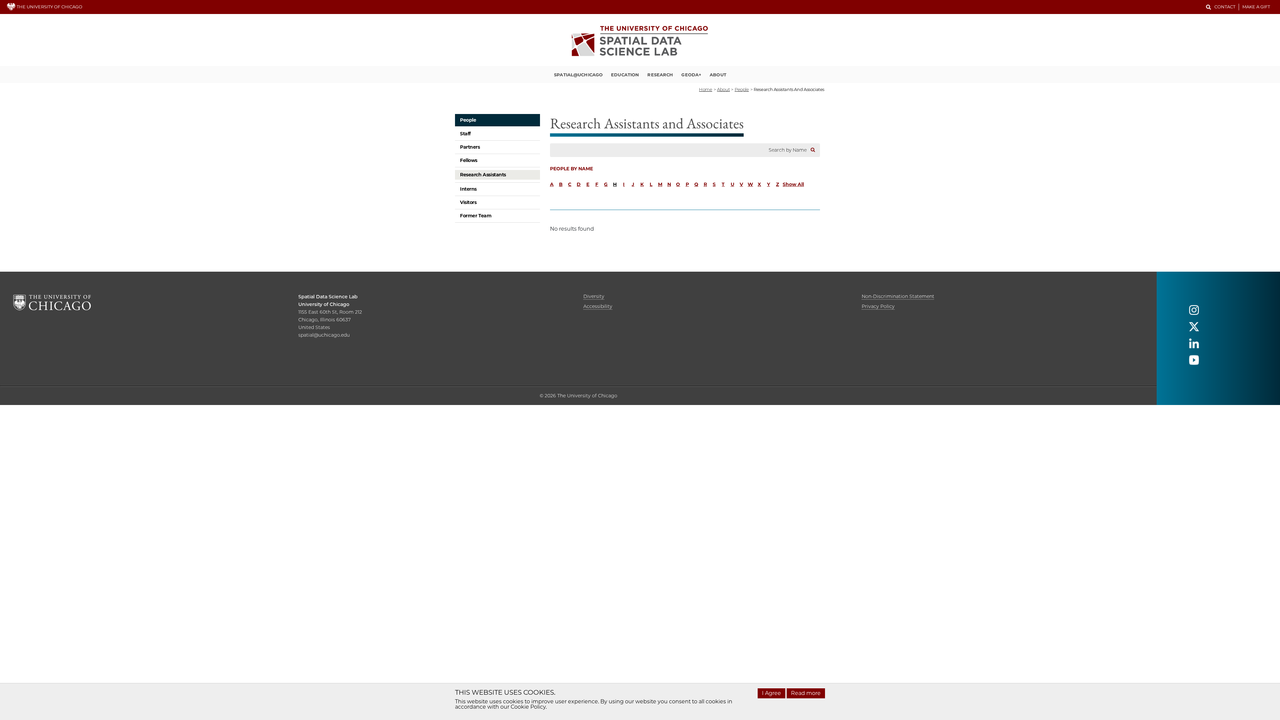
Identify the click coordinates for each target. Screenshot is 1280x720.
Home (705, 89)
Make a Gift (1256, 6)
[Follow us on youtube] (1194, 363)
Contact (1224, 6)
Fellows (468, 160)
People (468, 120)
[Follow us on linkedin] (1194, 346)
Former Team (475, 216)
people (742, 89)
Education (625, 74)
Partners (470, 147)
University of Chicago (323, 304)
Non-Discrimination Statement (898, 296)
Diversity (593, 296)
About (718, 74)
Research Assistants (483, 175)
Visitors (468, 202)
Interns (468, 189)
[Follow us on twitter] (1194, 329)
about (723, 89)
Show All (793, 184)
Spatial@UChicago (578, 74)
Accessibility (597, 306)
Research (660, 74)
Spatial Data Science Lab (328, 297)
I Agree (771, 693)
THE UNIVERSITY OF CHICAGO (49, 6)
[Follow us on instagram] (1194, 313)
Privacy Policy (878, 306)
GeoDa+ (691, 74)
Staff (465, 134)
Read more (806, 693)
